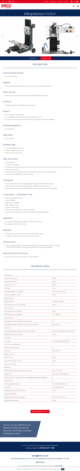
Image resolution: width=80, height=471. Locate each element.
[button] (78, 6)
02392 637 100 (47, 447)
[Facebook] (71, 1)
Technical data (45, 58)
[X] (74, 1)
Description (33, 58)
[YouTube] (77, 1)
